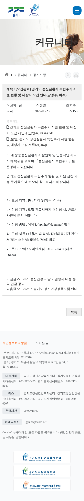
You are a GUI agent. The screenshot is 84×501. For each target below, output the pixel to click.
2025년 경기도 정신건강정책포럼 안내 (50, 289)
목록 (74, 312)
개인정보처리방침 (14, 343)
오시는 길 (42, 343)
